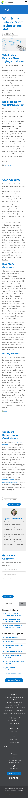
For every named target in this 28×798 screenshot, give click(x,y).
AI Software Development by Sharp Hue (14, 790)
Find (22, 603)
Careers (14, 734)
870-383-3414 (14, 768)
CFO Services (9, 641)
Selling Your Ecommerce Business (13, 656)
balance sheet (7, 36)
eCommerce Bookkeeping (10, 34)
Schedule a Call (14, 773)
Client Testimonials (11, 637)
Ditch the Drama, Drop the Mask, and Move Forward (13, 626)
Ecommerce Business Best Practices (14, 646)
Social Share (14, 504)
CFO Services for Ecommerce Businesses (14, 698)
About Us (14, 728)
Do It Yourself (14, 718)
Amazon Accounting (14, 705)
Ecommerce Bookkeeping (14, 702)
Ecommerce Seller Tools (13, 673)
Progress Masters (8, 480)
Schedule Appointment (14, 747)
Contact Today (14, 680)
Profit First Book (14, 723)
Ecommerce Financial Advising (14, 710)
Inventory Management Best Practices (14, 662)
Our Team (14, 731)
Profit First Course (14, 721)
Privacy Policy (14, 739)
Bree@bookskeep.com (10, 482)
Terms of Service (14, 742)
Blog (14, 736)
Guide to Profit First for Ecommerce (14, 713)
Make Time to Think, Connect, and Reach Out (13, 614)
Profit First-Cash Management (10, 668)
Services (14, 694)
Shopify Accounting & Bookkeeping (14, 708)
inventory (15, 36)
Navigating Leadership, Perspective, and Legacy (13, 620)
